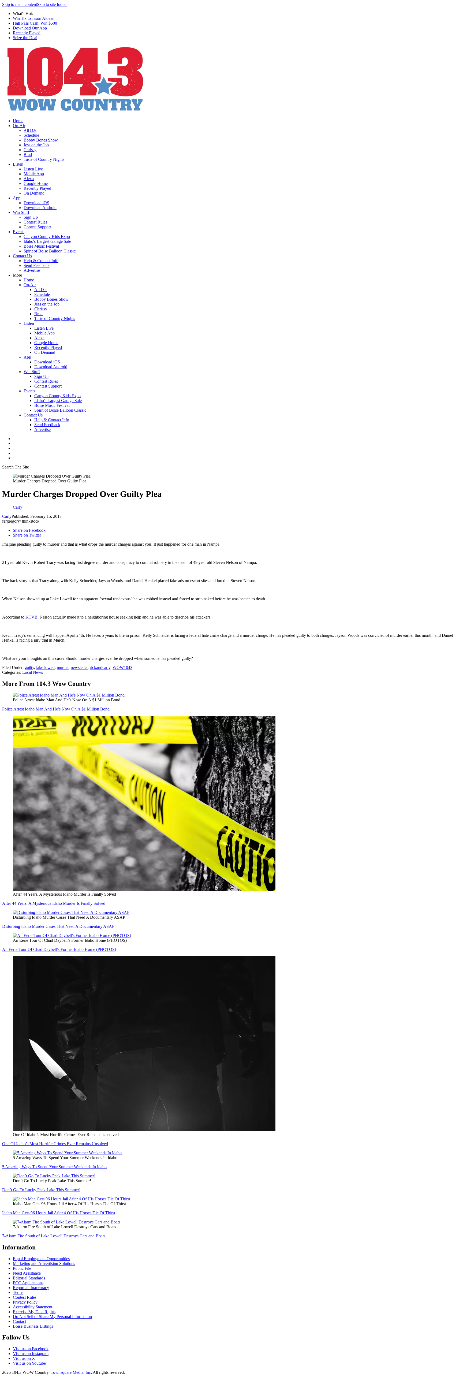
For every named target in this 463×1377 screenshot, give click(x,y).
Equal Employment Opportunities (41, 1258)
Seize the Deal (25, 37)
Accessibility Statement (32, 1307)
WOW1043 (122, 667)
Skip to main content (19, 4)
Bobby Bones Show (41, 140)
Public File (22, 1268)
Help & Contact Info (41, 260)
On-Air (19, 125)
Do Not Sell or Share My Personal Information (52, 1316)
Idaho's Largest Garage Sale (47, 241)
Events (18, 231)
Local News (32, 672)
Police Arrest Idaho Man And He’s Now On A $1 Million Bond (56, 709)
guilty (29, 667)
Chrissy (30, 149)
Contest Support (37, 227)
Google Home (36, 183)
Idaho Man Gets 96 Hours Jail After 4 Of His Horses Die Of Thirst (58, 1213)
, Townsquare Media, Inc (69, 1372)
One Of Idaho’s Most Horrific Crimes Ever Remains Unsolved (55, 1143)
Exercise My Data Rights (34, 1311)
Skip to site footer (52, 4)
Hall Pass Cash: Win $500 (35, 23)
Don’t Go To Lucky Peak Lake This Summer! (41, 1190)
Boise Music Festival (41, 246)
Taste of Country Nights (44, 159)
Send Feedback (37, 265)
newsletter (79, 667)
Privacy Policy (25, 1302)
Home (18, 120)
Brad (28, 154)
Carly (7, 516)
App (16, 198)
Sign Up (31, 217)
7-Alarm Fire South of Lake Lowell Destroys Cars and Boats (53, 1236)
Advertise (32, 270)
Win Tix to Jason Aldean (33, 18)
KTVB (31, 617)
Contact (19, 1321)
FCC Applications (28, 1283)
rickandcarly (100, 667)
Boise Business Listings (33, 1326)
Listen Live (33, 169)
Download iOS (36, 202)
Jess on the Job (36, 145)
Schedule (31, 135)
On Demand (34, 193)
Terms (18, 1292)
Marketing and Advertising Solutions (44, 1263)
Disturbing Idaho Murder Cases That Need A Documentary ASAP (58, 926)
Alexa (29, 178)
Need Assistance (27, 1273)
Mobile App (34, 174)
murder (63, 667)
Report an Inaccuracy (31, 1287)
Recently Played (26, 33)
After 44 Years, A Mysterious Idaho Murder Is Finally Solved (53, 903)
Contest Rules (35, 222)
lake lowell (45, 667)
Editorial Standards (29, 1278)
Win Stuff (21, 212)
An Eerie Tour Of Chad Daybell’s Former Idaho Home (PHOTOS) (59, 949)
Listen (18, 164)
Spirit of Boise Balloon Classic (50, 251)
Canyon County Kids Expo (47, 236)
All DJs (30, 130)
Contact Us (22, 256)
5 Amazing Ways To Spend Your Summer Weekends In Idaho (54, 1166)
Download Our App (30, 28)
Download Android (40, 207)
